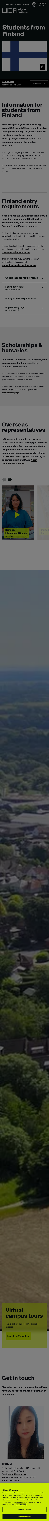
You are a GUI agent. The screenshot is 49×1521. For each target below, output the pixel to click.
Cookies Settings (24, 1510)
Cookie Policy (21, 1505)
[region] (24, 1502)
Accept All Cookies (24, 1516)
